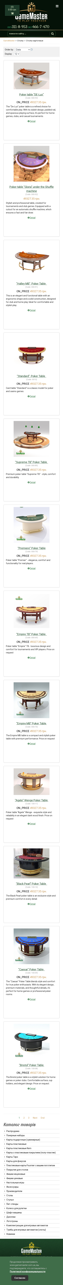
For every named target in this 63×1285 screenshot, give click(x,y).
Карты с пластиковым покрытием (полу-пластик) (31, 1152)
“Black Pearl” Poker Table (31, 883)
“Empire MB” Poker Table (31, 723)
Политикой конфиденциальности (27, 1271)
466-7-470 (38, 26)
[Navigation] (57, 6)
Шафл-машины (14, 1212)
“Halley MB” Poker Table (31, 283)
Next (35, 1118)
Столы (9, 1195)
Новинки (10, 1234)
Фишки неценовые (15, 1174)
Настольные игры (15, 1182)
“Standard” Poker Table (31, 376)
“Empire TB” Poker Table (31, 634)
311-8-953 (17, 26)
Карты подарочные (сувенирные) (23, 1139)
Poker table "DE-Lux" (31, 94)
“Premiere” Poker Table (32, 548)
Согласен (19, 1278)
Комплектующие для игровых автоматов (27, 1225)
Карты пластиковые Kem (18, 1148)
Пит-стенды (12, 1204)
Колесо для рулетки (16, 1208)
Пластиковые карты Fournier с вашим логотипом (30, 1165)
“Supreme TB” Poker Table (31, 462)
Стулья (10, 1200)
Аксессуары (12, 1187)
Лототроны (12, 1221)
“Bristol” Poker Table (31, 1065)
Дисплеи (10, 1217)
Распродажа (12, 1131)
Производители (14, 1191)
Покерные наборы (15, 1135)
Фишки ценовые (14, 1178)
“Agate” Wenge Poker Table (31, 800)
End (42, 1118)
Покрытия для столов (17, 1170)
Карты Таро (12, 1157)
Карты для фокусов (16, 1161)
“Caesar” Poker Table (31, 969)
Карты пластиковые (16, 1144)
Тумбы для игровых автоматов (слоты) (26, 1230)
